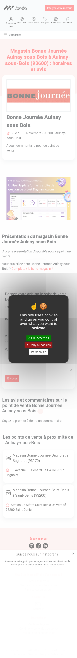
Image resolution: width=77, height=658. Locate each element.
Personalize (38, 352)
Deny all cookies (40, 345)
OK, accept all (39, 337)
